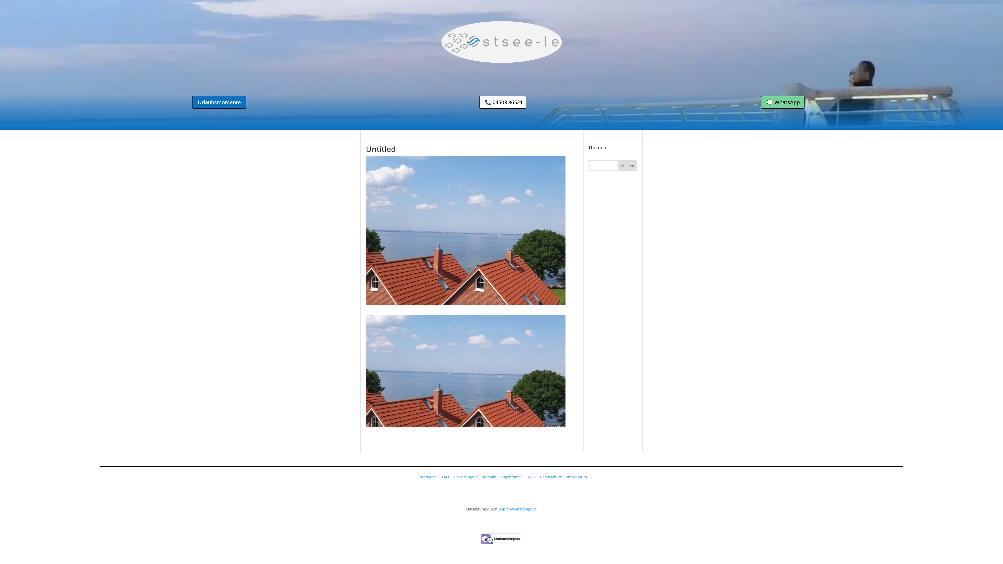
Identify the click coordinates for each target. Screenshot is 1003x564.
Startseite (428, 476)
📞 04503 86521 (504, 102)
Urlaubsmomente (219, 102)
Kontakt (490, 476)
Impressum (577, 476)
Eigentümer (512, 476)
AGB (531, 476)
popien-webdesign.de (518, 509)
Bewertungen (466, 476)
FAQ (445, 476)
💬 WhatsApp (783, 102)
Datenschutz (551, 476)
